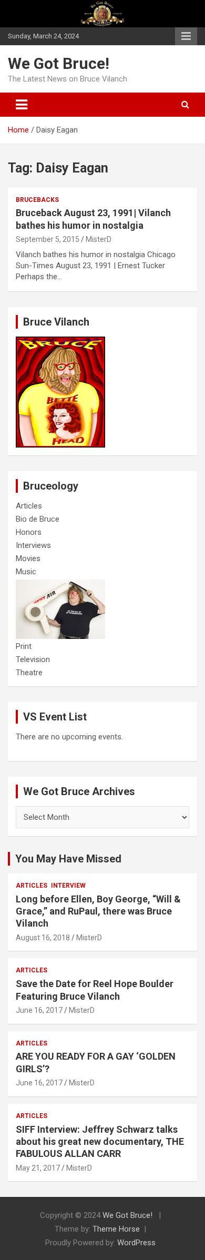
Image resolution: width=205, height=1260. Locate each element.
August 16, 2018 (43, 937)
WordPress (136, 1242)
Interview (68, 885)
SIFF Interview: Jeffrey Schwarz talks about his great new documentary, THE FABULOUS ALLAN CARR (100, 1142)
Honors (29, 532)
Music (26, 571)
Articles (29, 506)
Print (24, 646)
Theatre (29, 672)
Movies (28, 558)
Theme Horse (116, 1229)
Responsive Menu (186, 36)
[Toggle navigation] (21, 105)
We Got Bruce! (58, 63)
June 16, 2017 (39, 1010)
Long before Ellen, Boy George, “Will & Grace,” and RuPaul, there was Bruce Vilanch (98, 911)
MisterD (98, 239)
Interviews (33, 545)
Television (33, 659)
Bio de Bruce (37, 519)
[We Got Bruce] (60, 342)
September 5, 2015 (47, 239)
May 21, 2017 (38, 1168)
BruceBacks (37, 200)
